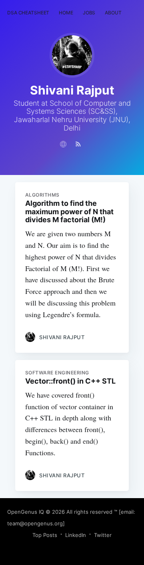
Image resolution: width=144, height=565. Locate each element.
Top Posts (44, 535)
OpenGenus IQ (25, 512)
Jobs (89, 13)
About (113, 13)
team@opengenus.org (35, 523)
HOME (66, 13)
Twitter (103, 535)
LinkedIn (75, 535)
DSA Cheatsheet (28, 13)
